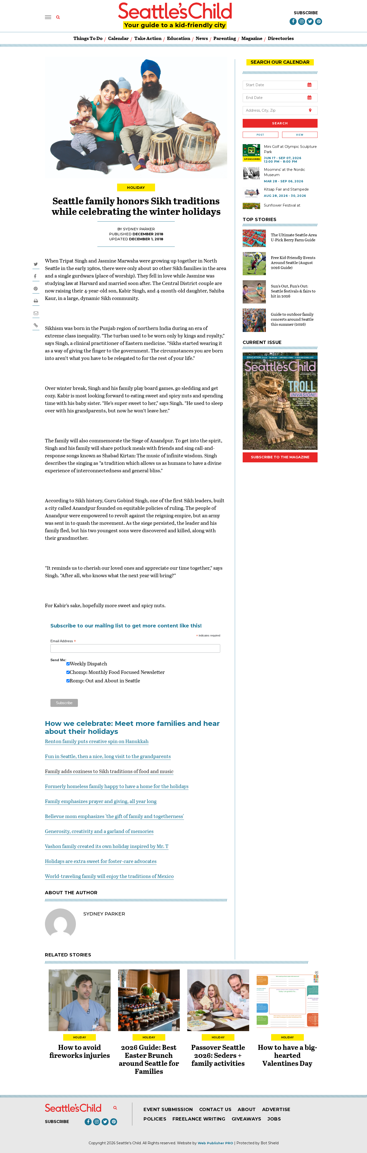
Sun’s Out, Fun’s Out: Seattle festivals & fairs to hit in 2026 (293, 291)
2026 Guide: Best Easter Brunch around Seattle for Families (149, 1059)
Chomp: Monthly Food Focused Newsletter (117, 671)
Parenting (224, 38)
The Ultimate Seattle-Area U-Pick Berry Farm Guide (294, 237)
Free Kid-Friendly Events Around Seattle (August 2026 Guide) (293, 262)
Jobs (274, 1119)
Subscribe (306, 12)
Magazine (251, 38)
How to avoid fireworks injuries (79, 1051)
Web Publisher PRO (215, 1143)
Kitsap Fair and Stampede (286, 189)
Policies (155, 1119)
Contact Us (215, 1109)
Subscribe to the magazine (280, 457)
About (247, 1109)
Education (178, 38)
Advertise (276, 1109)
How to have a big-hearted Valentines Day (287, 1055)
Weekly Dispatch (88, 663)
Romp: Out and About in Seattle (105, 680)
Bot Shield (270, 1143)
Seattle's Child (128, 1143)
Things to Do (88, 38)
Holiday (136, 187)
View (299, 134)
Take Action (148, 38)
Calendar (118, 38)
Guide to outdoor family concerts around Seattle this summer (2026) (292, 319)
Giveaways (246, 1119)
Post (260, 134)
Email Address (63, 641)
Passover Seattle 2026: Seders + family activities (218, 1055)
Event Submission (168, 1109)
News (202, 38)
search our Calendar (280, 62)
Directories (281, 38)
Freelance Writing (199, 1119)
